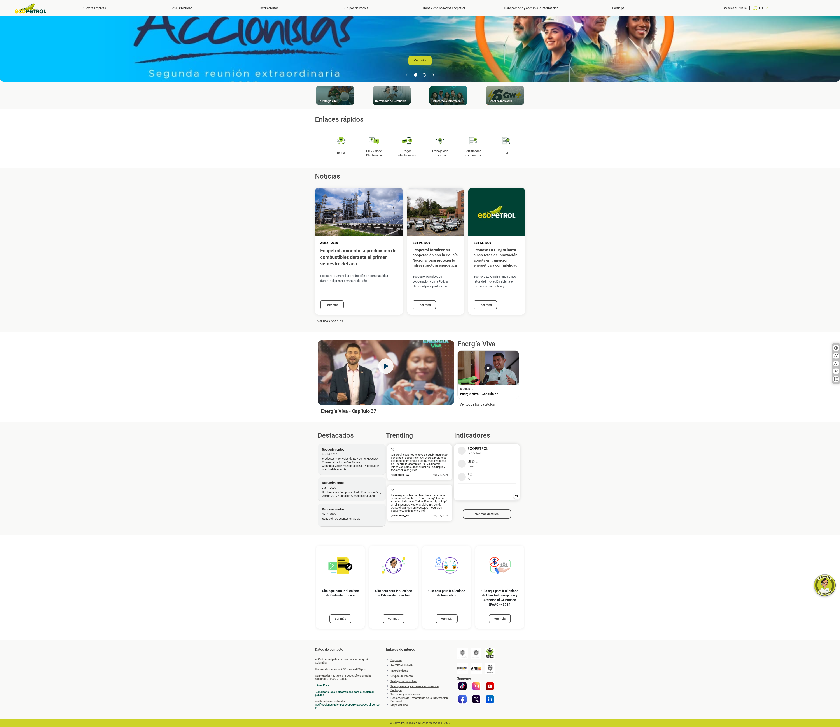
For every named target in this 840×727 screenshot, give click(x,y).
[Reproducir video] (386, 366)
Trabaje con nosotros (403, 681)
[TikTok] (462, 686)
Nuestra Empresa (94, 8)
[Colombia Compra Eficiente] (462, 668)
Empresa (396, 660)
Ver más (420, 60)
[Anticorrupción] (462, 653)
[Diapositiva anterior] (406, 74)
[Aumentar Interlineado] (836, 379)
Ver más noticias (330, 321)
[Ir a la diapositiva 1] (415, 74)
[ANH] (476, 668)
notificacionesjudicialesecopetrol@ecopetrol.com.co (347, 706)
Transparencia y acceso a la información (531, 8)
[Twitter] (476, 699)
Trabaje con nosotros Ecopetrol (444, 8)
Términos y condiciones (405, 694)
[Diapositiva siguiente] (433, 74)
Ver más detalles (487, 514)
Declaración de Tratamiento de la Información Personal (419, 700)
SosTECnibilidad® (401, 665)
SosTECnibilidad (181, 8)
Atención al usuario (735, 8)
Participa (618, 8)
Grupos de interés (356, 8)
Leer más (332, 305)
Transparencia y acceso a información (414, 686)
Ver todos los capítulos (477, 404)
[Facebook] (462, 699)
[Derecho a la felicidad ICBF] (490, 653)
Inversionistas (268, 8)
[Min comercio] (476, 653)
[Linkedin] (490, 699)
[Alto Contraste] (836, 348)
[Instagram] (476, 686)
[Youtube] (490, 686)
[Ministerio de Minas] (490, 668)
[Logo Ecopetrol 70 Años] (32, 8)
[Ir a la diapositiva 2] (424, 74)
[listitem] (340, 587)
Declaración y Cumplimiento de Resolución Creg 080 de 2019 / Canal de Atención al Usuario (351, 493)
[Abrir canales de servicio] (825, 585)
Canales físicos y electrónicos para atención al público (344, 693)
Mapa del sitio (399, 705)
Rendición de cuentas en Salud (341, 518)
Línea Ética (322, 685)
